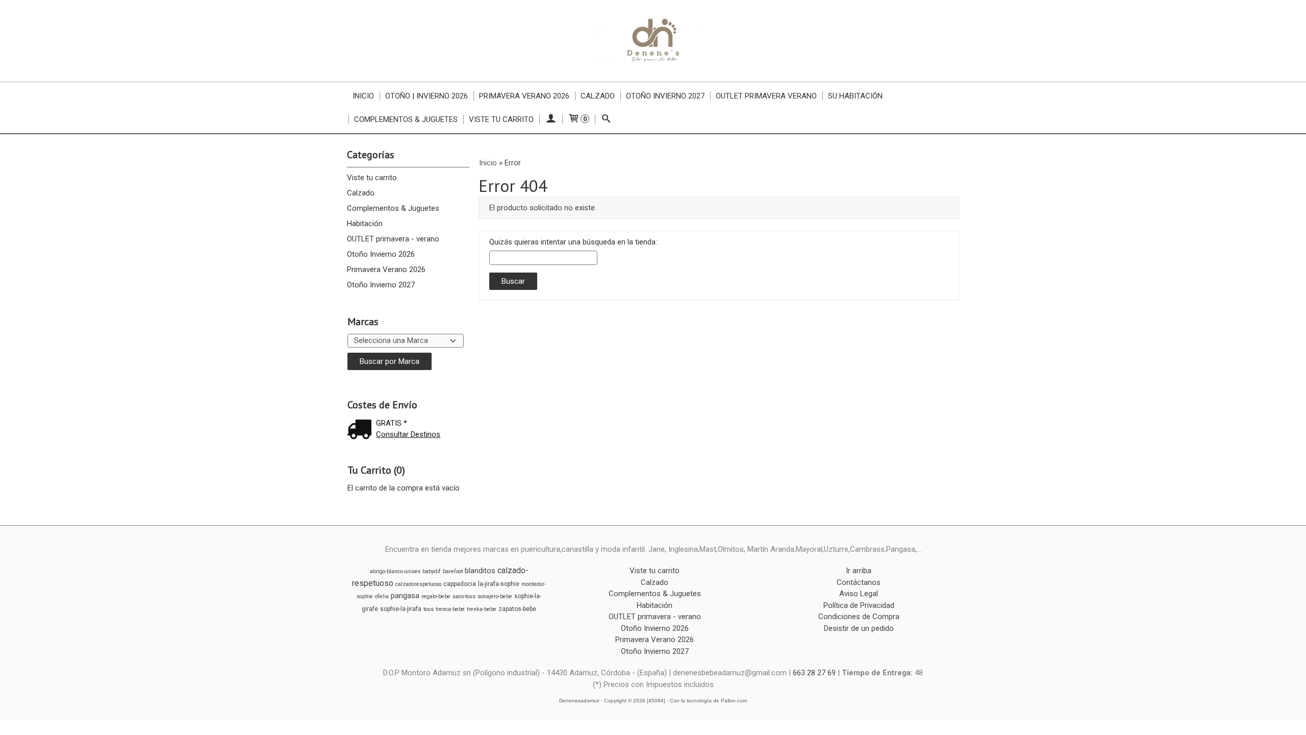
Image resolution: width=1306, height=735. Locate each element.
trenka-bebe (481, 609)
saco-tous (464, 596)
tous (428, 609)
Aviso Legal (858, 593)
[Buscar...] (606, 119)
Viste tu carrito (501, 119)
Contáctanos (859, 582)
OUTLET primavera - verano (393, 238)
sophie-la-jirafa (400, 608)
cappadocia (459, 583)
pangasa (405, 595)
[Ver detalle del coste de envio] (361, 431)
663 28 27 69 (814, 672)
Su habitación (855, 96)
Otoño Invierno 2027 (665, 96)
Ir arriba (858, 570)
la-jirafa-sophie (498, 583)
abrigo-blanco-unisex (395, 571)
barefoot (453, 571)
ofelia (382, 596)
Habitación (365, 223)
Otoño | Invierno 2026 (426, 96)
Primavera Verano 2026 (524, 96)
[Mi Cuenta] (551, 119)
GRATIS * (391, 423)
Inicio (363, 96)
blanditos (480, 570)
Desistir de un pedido (859, 628)
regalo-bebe (435, 596)
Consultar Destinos (408, 434)
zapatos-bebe (517, 608)
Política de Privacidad (858, 605)
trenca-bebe (450, 609)
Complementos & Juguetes (406, 119)
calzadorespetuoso (418, 584)
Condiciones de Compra (858, 616)
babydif (431, 571)
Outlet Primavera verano (766, 96)
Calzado (598, 96)
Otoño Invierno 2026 (381, 254)
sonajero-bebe (495, 596)
